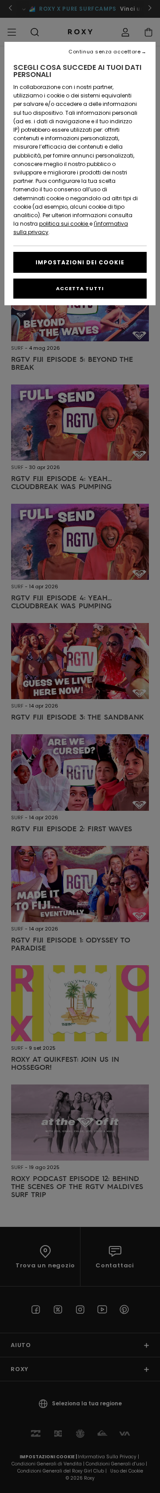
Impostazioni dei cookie (80, 262)
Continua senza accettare (104, 52)
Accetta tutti (80, 288)
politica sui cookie (64, 223)
